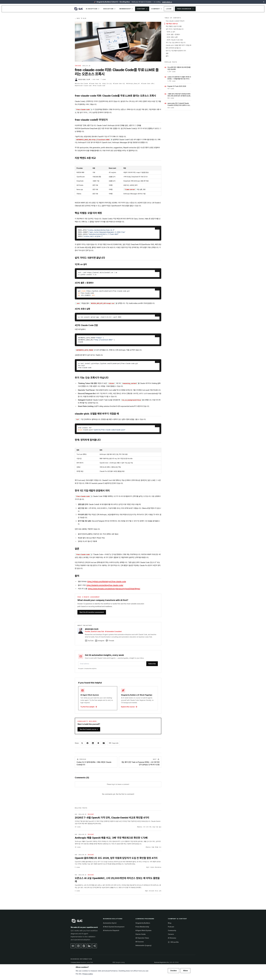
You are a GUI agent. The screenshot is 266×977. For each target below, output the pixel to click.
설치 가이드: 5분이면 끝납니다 (174, 29)
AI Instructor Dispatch (111, 930)
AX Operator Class (142, 938)
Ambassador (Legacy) (143, 945)
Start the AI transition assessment (91, 612)
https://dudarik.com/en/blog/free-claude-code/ (104, 585)
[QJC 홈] (78, 9)
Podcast (171, 927)
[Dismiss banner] (263, 1)
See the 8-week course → (89, 729)
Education (108, 9)
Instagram (99, 640)
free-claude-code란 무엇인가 (175, 21)
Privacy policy (87, 974)
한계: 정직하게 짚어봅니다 (173, 48)
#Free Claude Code (99, 85)
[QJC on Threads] (83, 946)
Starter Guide (140, 934)
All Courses (139, 942)
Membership (125, 9)
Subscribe (152, 664)
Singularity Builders (142, 923)
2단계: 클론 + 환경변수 (173, 34)
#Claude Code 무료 (95, 83)
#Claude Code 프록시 (147, 83)
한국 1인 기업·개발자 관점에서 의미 (176, 50)
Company (155, 9)
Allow (185, 971)
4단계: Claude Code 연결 (175, 40)
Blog (169, 923)
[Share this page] (94, 946)
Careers (171, 934)
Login (168, 9)
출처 (167, 56)
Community (172, 930)
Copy (157, 228)
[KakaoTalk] (98, 743)
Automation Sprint (109, 923)
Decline (173, 971)
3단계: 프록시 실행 (172, 37)
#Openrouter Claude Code (83, 85)
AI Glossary (172, 938)
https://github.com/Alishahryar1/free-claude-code (106, 582)
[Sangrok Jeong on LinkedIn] (89, 946)
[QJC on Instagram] (78, 946)
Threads (110, 640)
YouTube (89, 640)
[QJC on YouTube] (73, 946)
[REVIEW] (78, 66)
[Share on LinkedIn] (93, 743)
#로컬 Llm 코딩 (107, 83)
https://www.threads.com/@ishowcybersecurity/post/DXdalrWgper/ (114, 589)
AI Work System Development (113, 927)
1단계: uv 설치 (171, 32)
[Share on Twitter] (82, 743)
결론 (167, 53)
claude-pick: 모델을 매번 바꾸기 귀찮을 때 (178, 45)
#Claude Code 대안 (119, 83)
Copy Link (113, 743)
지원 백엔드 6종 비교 (172, 24)
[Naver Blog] (104, 743)
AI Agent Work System (143, 930)
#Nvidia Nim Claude (81, 83)
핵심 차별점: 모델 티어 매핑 (174, 26)
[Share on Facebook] (87, 743)
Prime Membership (142, 927)
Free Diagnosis (184, 9)
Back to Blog (80, 18)
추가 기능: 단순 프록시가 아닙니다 (175, 42)
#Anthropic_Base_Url (133, 83)
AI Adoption (91, 9)
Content (141, 9)
